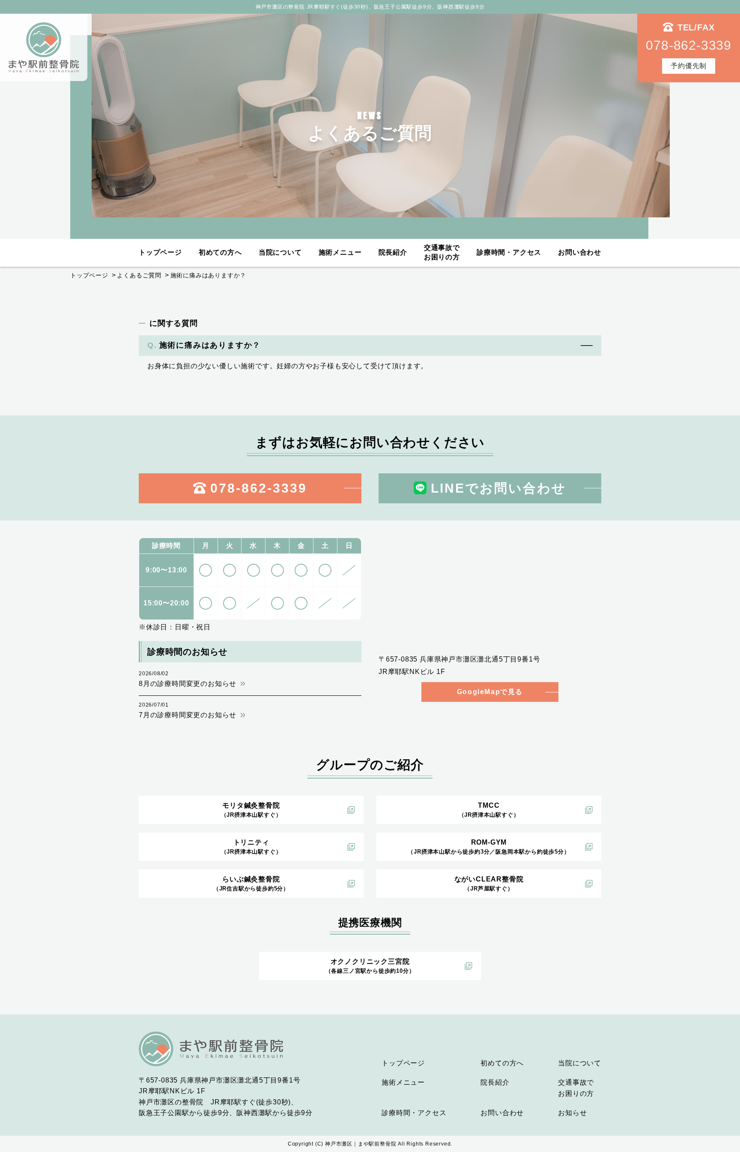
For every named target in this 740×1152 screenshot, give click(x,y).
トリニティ (251, 847)
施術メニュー (340, 252)
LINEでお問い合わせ (498, 488)
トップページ (160, 252)
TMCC (489, 810)
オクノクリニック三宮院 (370, 966)
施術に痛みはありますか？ (208, 275)
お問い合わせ (579, 252)
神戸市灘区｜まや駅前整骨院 (360, 1144)
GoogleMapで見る (490, 691)
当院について (280, 252)
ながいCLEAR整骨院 (489, 883)
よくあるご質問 (139, 275)
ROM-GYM (489, 847)
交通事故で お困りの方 (442, 252)
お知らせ (572, 1112)
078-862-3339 (258, 488)
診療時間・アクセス (509, 252)
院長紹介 (393, 252)
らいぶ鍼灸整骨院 (251, 883)
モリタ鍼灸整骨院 (251, 810)
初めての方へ (220, 252)
